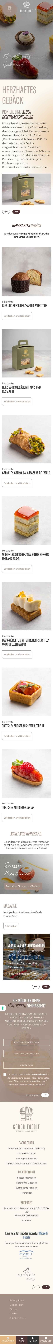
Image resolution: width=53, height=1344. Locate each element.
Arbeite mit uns (17, 1318)
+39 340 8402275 (26, 1153)
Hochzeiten (26, 1192)
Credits (13, 1313)
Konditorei (7, 1341)
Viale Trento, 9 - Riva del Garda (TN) (27, 1148)
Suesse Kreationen (26, 1177)
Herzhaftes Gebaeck (26, 1182)
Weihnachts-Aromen (26, 1187)
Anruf (33, 1341)
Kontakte (46, 1341)
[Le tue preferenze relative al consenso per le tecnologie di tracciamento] (3, 1008)
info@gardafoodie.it (26, 1158)
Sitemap (14, 1309)
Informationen (38, 1074)
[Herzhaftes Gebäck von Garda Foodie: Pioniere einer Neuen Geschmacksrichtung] (26, 189)
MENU (10, 11)
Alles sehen (11, 926)
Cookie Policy (16, 1305)
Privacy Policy (17, 1300)
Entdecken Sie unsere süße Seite (23, 886)
